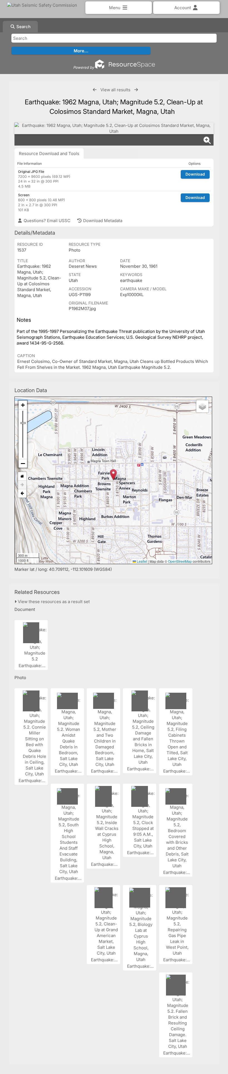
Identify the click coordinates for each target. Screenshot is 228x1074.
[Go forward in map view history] (22, 485)
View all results (115, 89)
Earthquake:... (32, 665)
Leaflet (141, 561)
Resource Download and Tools (49, 153)
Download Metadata (102, 220)
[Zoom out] (23, 463)
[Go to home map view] (22, 476)
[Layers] (202, 406)
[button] (113, 474)
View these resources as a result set (53, 601)
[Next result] (136, 90)
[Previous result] (95, 90)
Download (195, 174)
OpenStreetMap (180, 561)
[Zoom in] (23, 405)
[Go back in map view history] (22, 493)
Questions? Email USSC (46, 220)
